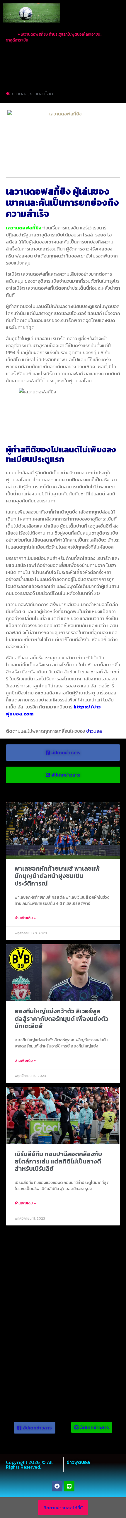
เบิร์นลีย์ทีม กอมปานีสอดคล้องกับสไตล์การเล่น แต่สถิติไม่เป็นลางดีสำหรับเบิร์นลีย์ (58, 1161)
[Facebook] (57, 1486)
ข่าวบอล (20, 93)
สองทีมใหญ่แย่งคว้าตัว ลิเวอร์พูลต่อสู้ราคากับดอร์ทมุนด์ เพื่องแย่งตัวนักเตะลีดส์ (61, 1018)
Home (11, 34)
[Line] (69, 1486)
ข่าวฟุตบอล (78, 1462)
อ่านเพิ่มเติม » (25, 918)
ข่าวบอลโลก (41, 93)
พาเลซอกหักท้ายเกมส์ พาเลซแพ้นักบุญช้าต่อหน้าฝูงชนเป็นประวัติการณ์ (57, 876)
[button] (116, 12)
